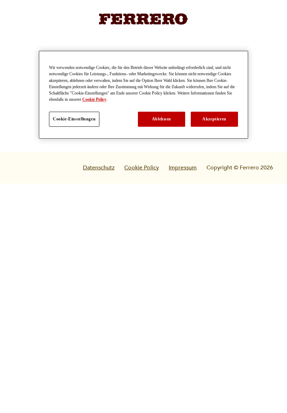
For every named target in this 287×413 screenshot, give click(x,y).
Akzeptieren (214, 119)
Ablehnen (161, 119)
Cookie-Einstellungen (74, 119)
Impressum (183, 168)
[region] (143, 94)
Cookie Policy (141, 168)
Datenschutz (98, 168)
